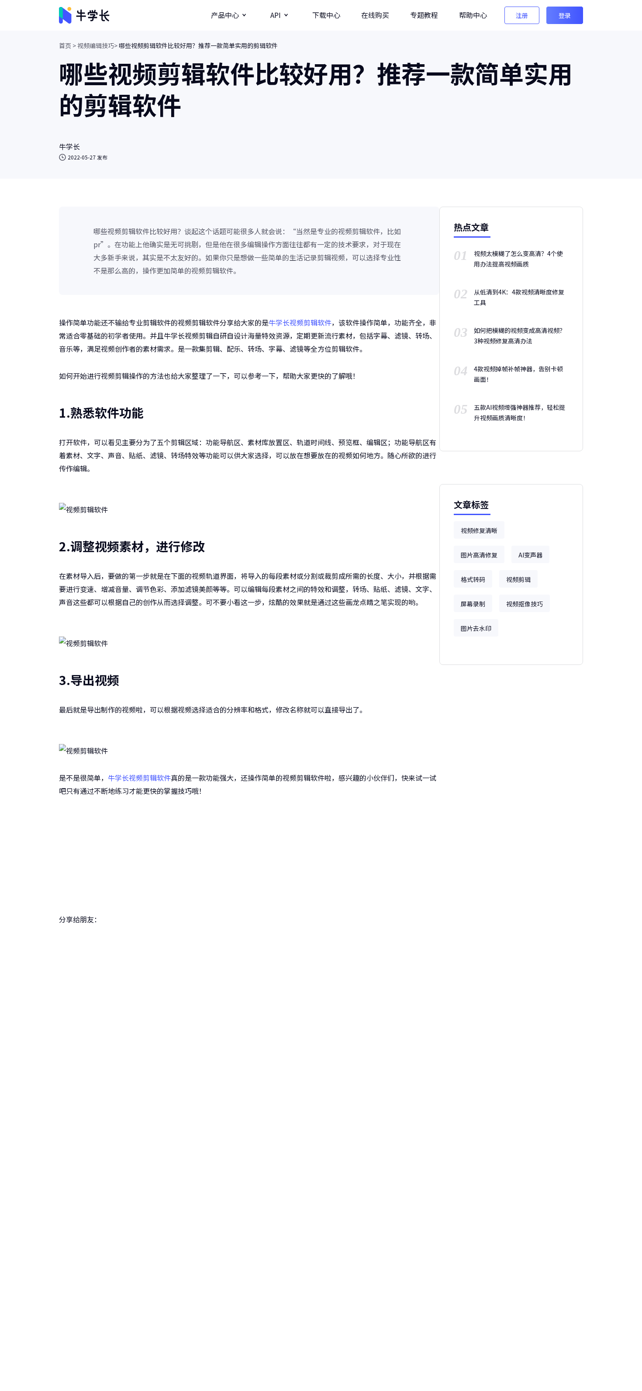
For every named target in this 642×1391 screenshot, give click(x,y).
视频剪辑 (518, 579)
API (275, 15)
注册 (522, 15)
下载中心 (326, 15)
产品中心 (225, 15)
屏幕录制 (473, 603)
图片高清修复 (479, 554)
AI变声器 (530, 554)
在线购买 (375, 15)
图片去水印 (476, 628)
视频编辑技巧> (97, 45)
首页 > (67, 45)
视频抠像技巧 (524, 603)
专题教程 (424, 15)
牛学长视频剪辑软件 (300, 322)
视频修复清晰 (479, 530)
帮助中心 (473, 15)
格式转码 (473, 579)
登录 (565, 15)
